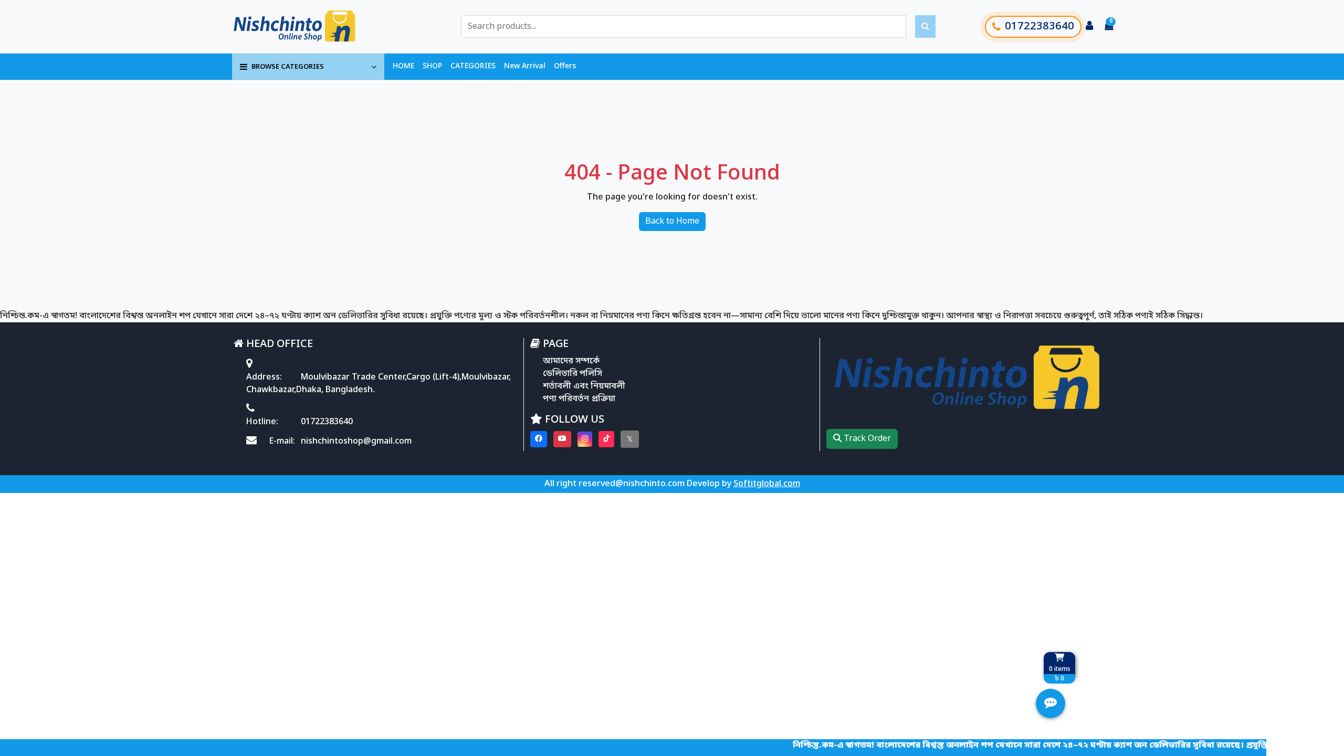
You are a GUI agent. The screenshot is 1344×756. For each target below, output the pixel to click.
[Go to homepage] (306, 26)
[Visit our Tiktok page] (606, 439)
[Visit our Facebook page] (538, 439)
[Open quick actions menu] (1050, 703)
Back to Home (672, 221)
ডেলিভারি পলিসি (572, 374)
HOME (403, 66)
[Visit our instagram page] (585, 439)
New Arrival (524, 66)
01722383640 (1039, 27)
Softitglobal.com (766, 484)
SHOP (432, 66)
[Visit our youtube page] (562, 439)
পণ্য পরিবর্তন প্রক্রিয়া (579, 399)
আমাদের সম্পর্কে (571, 361)
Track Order (866, 439)
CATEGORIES (473, 66)
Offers (565, 66)
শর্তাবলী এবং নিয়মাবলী (584, 386)
